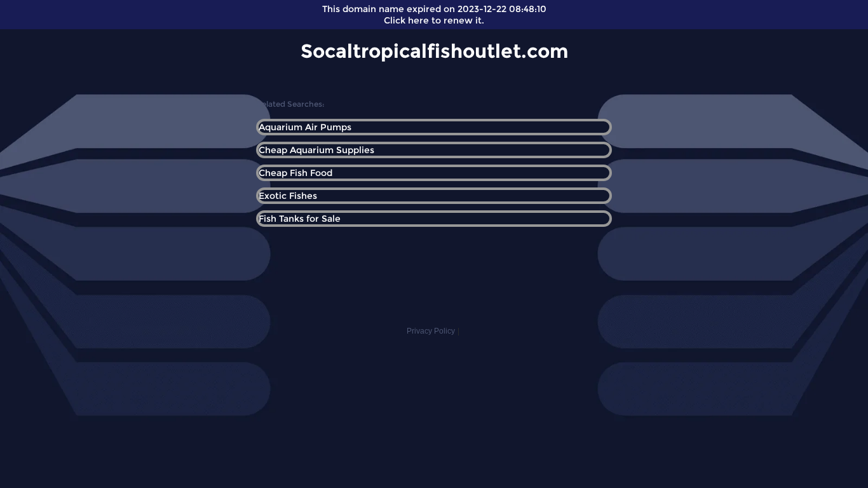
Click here (406, 20)
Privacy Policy (431, 331)
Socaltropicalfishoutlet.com (434, 51)
